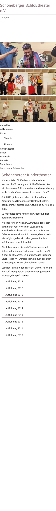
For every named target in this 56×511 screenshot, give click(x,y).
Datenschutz (19, 168)
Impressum (6, 168)
